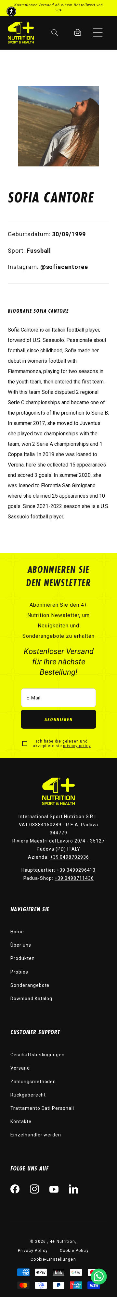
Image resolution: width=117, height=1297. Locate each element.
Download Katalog (31, 998)
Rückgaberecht (28, 1094)
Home (17, 931)
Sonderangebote (29, 985)
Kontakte (21, 1121)
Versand (20, 1068)
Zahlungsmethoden (33, 1081)
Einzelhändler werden (35, 1134)
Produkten (22, 958)
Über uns (20, 945)
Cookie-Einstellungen (53, 1259)
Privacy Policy (33, 1250)
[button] (97, 32)
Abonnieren (58, 719)
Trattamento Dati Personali (42, 1108)
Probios (19, 972)
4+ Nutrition (62, 1241)
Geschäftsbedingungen (37, 1054)
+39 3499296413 (76, 870)
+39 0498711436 (74, 878)
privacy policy (77, 746)
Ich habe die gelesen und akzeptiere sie (62, 743)
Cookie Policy (74, 1250)
